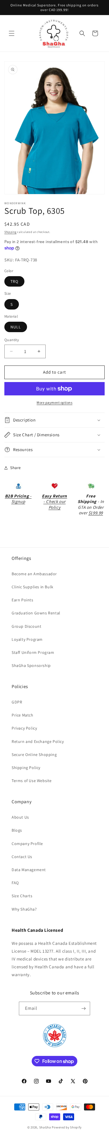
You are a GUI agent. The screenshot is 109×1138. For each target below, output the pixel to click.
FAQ (15, 882)
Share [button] (15, 467)
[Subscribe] (83, 1008)
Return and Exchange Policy (38, 741)
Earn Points (22, 600)
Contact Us (22, 856)
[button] (11, 33)
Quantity (11, 339)
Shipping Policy (26, 767)
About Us (20, 817)
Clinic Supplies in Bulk (32, 586)
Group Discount (26, 626)
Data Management (29, 869)
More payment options (54, 402)
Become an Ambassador (34, 573)
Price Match (22, 715)
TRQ (14, 281)
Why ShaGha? (24, 909)
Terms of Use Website (32, 780)
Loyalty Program (27, 639)
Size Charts (22, 895)
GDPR (17, 702)
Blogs (17, 830)
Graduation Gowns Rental (36, 613)
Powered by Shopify (67, 1127)
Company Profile (27, 843)
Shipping (10, 232)
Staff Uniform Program (33, 652)
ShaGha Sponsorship (31, 665)
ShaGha (45, 1127)
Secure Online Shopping (34, 754)
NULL (15, 327)
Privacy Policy (24, 728)
